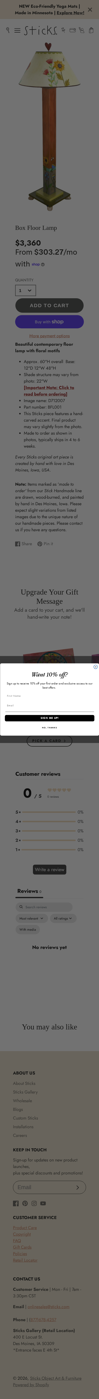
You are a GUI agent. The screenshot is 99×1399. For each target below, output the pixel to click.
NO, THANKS (49, 727)
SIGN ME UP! (49, 718)
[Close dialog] (96, 667)
